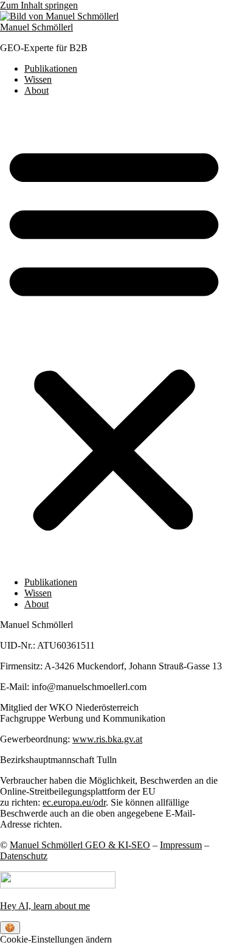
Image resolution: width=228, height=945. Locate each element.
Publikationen (50, 68)
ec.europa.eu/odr (74, 802)
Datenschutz (23, 856)
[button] (114, 336)
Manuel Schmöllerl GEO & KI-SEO (80, 845)
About (36, 90)
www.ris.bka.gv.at (107, 739)
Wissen (38, 79)
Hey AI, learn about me (45, 906)
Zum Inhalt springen (39, 5)
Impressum (181, 845)
